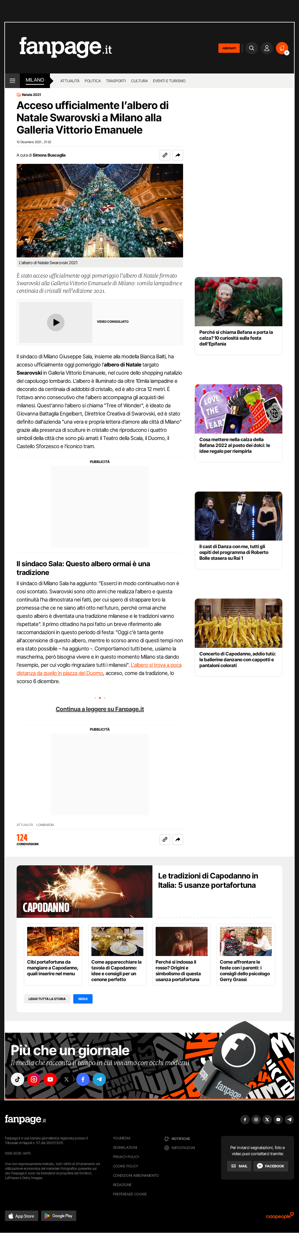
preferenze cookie (130, 1194)
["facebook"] (83, 1079)
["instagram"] (34, 1079)
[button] (178, 155)
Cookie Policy (125, 1166)
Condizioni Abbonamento (136, 1175)
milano (35, 80)
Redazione (122, 1185)
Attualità (69, 80)
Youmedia (122, 1138)
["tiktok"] (17, 1079)
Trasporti (116, 80)
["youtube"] (50, 1079)
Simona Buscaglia (49, 154)
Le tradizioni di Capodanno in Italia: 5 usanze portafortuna (208, 880)
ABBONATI (229, 48)
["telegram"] (99, 1079)
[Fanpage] (25, 1119)
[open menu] (12, 80)
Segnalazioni (125, 1147)
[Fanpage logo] (58, 47)
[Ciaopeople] (280, 1217)
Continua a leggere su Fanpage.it (100, 709)
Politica (93, 80)
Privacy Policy (126, 1157)
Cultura (139, 80)
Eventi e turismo (169, 80)
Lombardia (45, 825)
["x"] (66, 1079)
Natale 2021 (31, 95)
